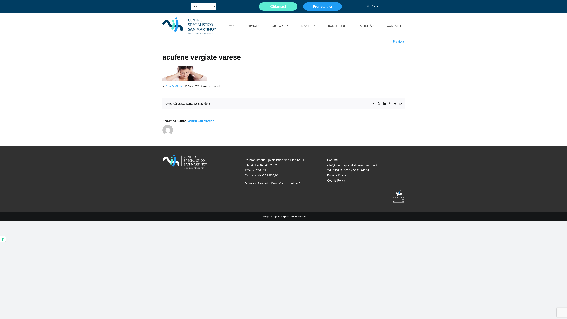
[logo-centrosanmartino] (189, 19)
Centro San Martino (174, 86)
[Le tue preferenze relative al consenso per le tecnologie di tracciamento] (3, 239)
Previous (399, 41)
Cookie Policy (336, 180)
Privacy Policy (336, 175)
